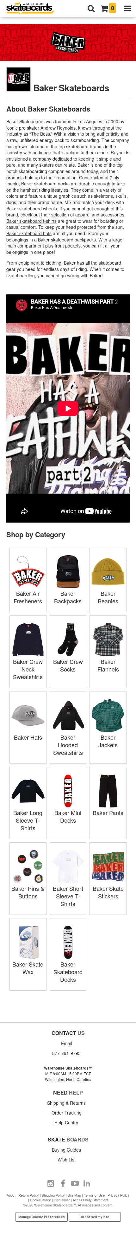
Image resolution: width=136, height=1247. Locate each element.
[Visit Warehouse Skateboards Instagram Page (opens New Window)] (51, 1183)
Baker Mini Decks (67, 816)
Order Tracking (67, 1112)
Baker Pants (108, 812)
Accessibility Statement (90, 1199)
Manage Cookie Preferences (41, 1217)
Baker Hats (28, 737)
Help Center (66, 1122)
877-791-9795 (66, 1053)
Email (66, 1043)
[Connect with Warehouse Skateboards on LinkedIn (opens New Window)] (87, 1183)
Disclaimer (62, 1199)
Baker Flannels (108, 665)
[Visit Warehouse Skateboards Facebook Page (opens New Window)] (63, 1183)
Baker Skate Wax (27, 968)
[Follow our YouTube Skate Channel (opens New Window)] (75, 1183)
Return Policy (28, 1195)
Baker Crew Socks (68, 665)
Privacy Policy (118, 1195)
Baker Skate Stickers (108, 892)
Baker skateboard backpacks (67, 239)
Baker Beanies (108, 597)
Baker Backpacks (68, 597)
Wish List (67, 1159)
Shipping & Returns (66, 1103)
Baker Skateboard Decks (68, 971)
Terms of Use (94, 1195)
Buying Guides (66, 1150)
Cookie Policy (40, 1199)
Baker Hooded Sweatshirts (68, 744)
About (11, 1195)
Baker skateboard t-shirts (31, 221)
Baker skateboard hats (29, 233)
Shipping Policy (53, 1195)
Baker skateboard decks (45, 183)
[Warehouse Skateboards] (33, 9)
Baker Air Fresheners (28, 597)
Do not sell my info (94, 1217)
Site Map (74, 1195)
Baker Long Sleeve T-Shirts (27, 820)
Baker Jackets (108, 741)
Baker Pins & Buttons (27, 892)
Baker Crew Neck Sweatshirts (28, 669)
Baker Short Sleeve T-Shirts (68, 896)
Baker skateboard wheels (31, 208)
